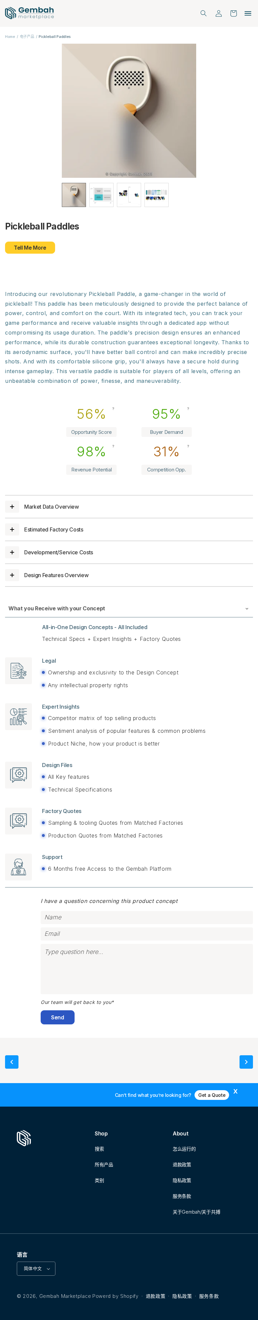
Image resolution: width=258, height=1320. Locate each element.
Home (10, 36)
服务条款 (182, 1196)
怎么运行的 (184, 1149)
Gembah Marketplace (65, 1296)
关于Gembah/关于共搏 (196, 1212)
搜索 (99, 1149)
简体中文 (33, 1268)
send (57, 1017)
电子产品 (27, 36)
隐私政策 (182, 1180)
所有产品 (104, 1164)
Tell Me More (30, 247)
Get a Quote (211, 1095)
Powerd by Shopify (115, 1296)
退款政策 (182, 1164)
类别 (99, 1180)
